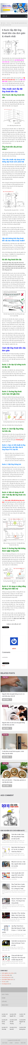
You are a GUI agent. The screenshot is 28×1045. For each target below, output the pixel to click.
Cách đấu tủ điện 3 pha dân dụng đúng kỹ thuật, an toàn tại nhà (18, 836)
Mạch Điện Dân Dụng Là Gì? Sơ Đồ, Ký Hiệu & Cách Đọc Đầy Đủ (18, 849)
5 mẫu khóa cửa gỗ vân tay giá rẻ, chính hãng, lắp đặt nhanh (13, 752)
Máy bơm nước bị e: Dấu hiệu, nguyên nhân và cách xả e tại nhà (18, 864)
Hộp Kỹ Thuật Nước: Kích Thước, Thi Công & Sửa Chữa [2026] (18, 901)
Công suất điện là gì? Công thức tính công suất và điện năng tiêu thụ (18, 957)
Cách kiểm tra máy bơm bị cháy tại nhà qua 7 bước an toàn (18, 943)
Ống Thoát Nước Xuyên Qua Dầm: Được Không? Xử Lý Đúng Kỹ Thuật (18, 886)
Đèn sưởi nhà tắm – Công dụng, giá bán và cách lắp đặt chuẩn (14, 781)
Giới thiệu (5, 994)
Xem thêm (6, 699)
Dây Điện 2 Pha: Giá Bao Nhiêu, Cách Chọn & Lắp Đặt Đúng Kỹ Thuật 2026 (18, 915)
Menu (4, 16)
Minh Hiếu (5, 1005)
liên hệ (4, 1001)
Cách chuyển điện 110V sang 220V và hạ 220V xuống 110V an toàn (17, 875)
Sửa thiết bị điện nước (7, 979)
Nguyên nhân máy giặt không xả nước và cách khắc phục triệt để (13, 695)
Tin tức (8, 23)
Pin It (3, 665)
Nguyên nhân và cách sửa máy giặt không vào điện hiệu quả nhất (13, 723)
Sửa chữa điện (5, 975)
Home (4, 23)
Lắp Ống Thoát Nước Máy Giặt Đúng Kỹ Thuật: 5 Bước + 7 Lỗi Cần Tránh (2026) (14, 929)
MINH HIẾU (17, 1040)
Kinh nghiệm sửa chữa (7, 973)
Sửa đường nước (6, 977)
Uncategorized (5, 983)
